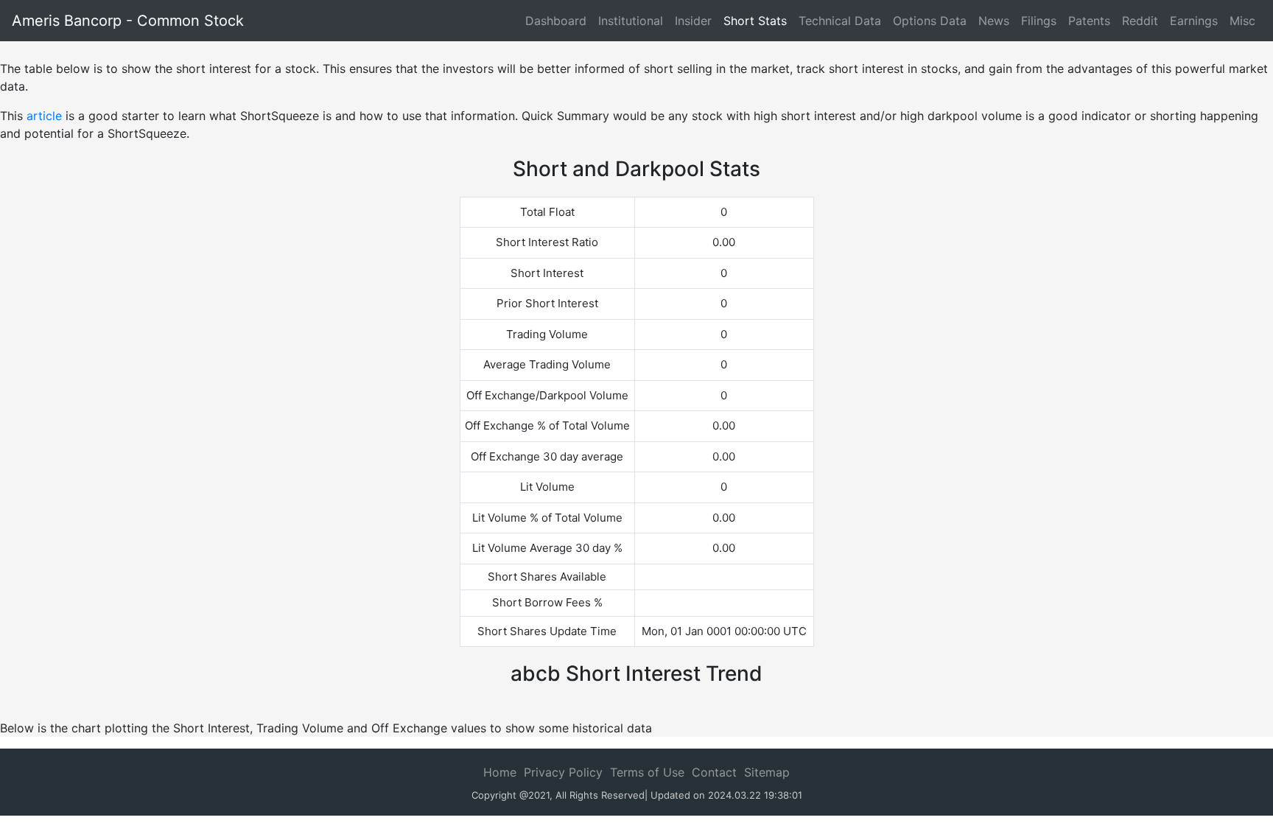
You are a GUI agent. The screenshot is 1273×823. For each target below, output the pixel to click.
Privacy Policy (563, 772)
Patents (1089, 20)
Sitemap (767, 772)
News (993, 20)
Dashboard (555, 20)
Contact (714, 772)
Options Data (930, 20)
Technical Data (840, 20)
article (44, 115)
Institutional (630, 20)
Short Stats (755, 20)
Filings (1038, 20)
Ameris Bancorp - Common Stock (128, 20)
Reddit (1140, 20)
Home (499, 772)
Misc (1242, 20)
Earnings (1194, 20)
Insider (693, 20)
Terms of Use (647, 772)
